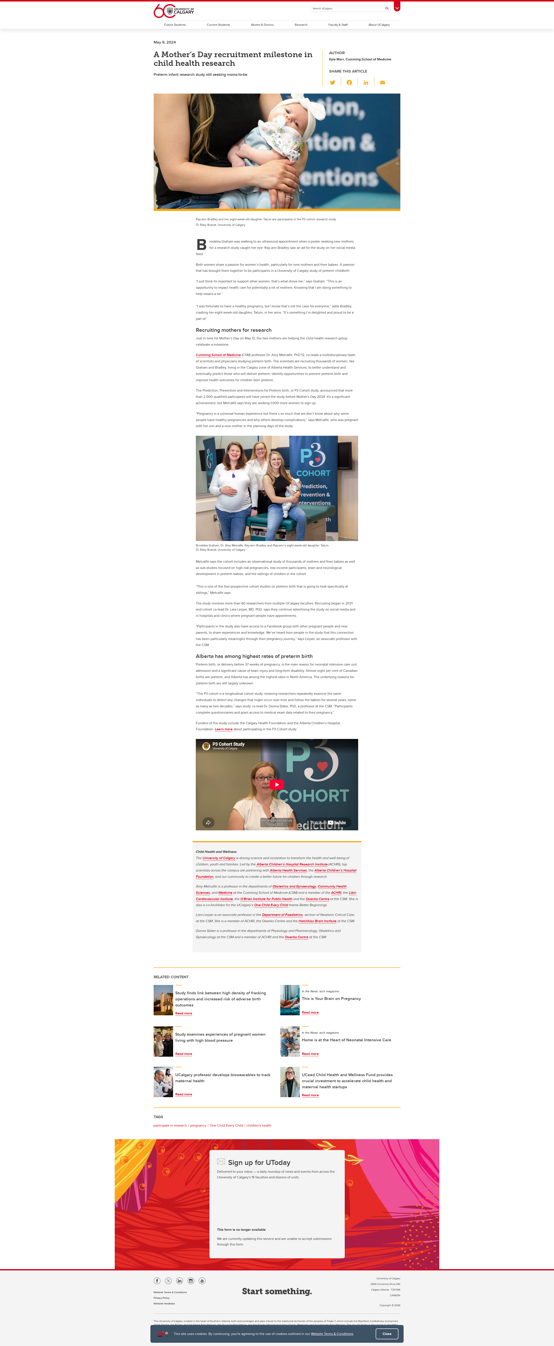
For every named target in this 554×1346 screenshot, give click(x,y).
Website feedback (164, 1303)
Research (301, 25)
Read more (183, 1013)
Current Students (218, 25)
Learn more (224, 729)
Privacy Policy (161, 1298)
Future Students (175, 25)
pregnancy (198, 1125)
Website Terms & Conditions (332, 1333)
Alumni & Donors (262, 25)
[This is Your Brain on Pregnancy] (290, 1000)
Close (387, 1333)
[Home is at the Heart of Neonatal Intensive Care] (290, 1041)
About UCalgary (379, 25)
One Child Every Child (226, 1125)
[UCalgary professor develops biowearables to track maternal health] (163, 1082)
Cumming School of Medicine (218, 354)
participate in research (170, 1125)
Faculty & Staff (338, 25)
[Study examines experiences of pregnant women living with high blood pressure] (163, 1041)
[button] (335, 81)
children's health (258, 1125)
